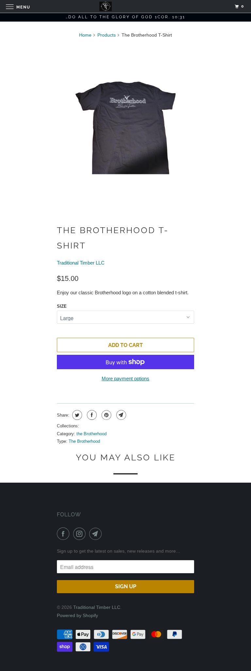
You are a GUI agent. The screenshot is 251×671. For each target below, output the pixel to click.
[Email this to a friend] (120, 415)
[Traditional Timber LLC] (125, 6)
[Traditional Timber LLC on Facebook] (64, 533)
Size (62, 306)
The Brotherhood (84, 441)
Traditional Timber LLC (81, 263)
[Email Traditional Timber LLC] (96, 533)
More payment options (125, 378)
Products (106, 35)
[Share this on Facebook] (91, 415)
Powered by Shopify (77, 615)
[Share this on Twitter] (76, 415)
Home (85, 35)
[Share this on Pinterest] (105, 415)
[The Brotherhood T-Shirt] (125, 128)
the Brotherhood (91, 433)
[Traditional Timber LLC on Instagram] (80, 533)
